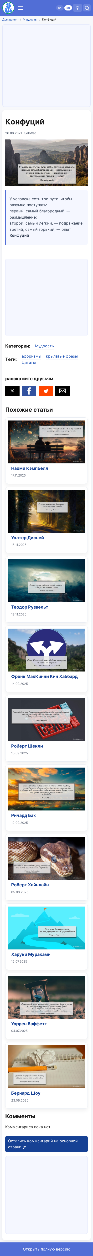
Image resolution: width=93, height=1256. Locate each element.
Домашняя (9, 19)
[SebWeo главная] (8, 8)
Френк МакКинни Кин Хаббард (44, 676)
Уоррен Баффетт (29, 1023)
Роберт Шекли (27, 745)
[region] (46, 296)
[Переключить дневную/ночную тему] (77, 8)
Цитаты (29, 362)
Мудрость (30, 19)
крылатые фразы (62, 356)
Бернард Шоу (26, 1093)
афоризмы (31, 356)
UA (60, 7)
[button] (12, 391)
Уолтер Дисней (27, 537)
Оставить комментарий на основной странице (43, 1143)
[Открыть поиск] (87, 7)
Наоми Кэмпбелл (29, 468)
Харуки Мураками (31, 954)
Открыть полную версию (46, 1249)
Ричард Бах (23, 815)
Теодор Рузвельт (29, 607)
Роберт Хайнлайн (30, 884)
